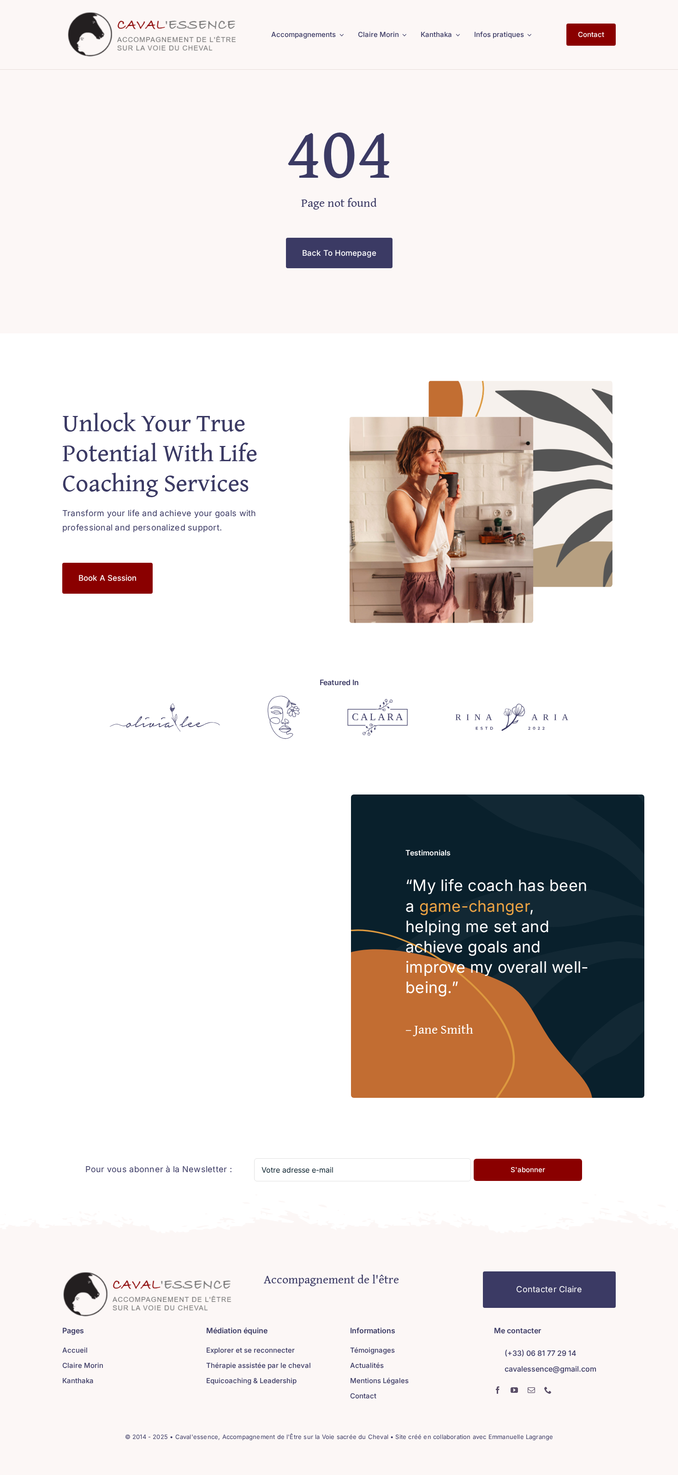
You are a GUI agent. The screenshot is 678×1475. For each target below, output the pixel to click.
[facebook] (497, 1390)
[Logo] (165, 707)
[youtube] (514, 1390)
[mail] (531, 1390)
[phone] (548, 1390)
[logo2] (152, 15)
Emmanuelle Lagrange (520, 1436)
